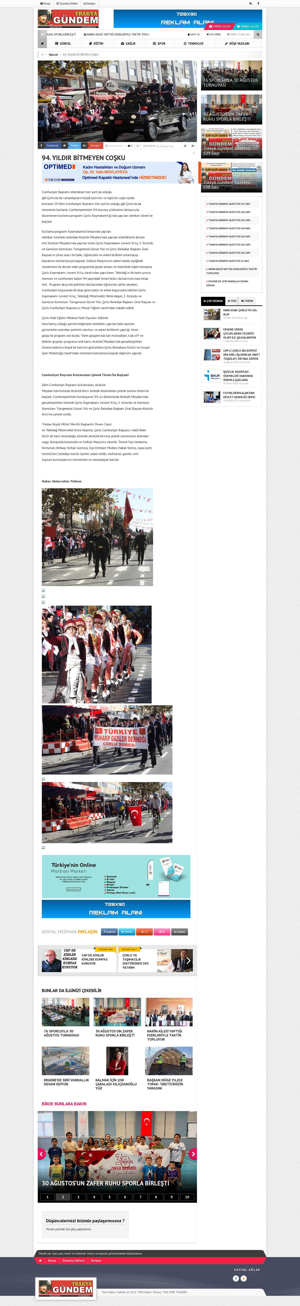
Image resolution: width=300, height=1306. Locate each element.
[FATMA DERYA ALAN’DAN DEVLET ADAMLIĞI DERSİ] (212, 402)
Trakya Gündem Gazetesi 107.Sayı (229, 203)
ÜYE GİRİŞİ (214, 34)
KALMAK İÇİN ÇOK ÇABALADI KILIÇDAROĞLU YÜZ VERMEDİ (148, 34)
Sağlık (130, 43)
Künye (46, 3)
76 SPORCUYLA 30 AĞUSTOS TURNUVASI (230, 82)
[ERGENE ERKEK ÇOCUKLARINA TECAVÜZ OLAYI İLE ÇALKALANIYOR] (212, 339)
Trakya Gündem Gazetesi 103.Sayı (229, 236)
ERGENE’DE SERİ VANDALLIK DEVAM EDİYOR (74, 34)
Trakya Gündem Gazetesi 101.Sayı (229, 252)
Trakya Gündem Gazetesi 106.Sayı (229, 211)
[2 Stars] (147, 146)
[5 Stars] (154, 146)
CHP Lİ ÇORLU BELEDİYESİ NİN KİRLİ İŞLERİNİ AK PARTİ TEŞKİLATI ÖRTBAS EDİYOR (241, 355)
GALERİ (221, 26)
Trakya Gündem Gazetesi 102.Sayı (229, 244)
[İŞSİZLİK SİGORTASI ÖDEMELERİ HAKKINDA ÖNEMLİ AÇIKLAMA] (212, 381)
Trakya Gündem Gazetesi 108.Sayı (227, 184)
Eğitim (98, 43)
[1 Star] (144, 146)
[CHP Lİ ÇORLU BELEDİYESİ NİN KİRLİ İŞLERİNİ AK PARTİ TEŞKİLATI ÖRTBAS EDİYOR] (212, 360)
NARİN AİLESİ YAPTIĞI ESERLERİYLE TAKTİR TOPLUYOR (231, 271)
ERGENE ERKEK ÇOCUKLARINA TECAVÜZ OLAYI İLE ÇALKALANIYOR (239, 333)
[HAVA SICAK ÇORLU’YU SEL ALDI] (212, 319)
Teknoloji (195, 43)
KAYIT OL (195, 34)
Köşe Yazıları (239, 43)
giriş (73, 1229)
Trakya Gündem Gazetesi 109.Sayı (227, 150)
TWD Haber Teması (149, 1292)
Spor (161, 43)
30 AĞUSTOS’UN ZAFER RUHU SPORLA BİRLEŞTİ (227, 116)
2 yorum (244, 341)
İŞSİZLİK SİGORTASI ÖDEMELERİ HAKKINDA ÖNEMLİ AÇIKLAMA (238, 376)
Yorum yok (242, 317)
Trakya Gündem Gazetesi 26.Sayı (228, 260)
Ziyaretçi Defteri (68, 3)
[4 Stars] (151, 146)
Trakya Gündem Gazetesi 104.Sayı (229, 228)
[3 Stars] (149, 146)
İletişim (90, 3)
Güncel (65, 43)
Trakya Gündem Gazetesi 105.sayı (229, 220)
